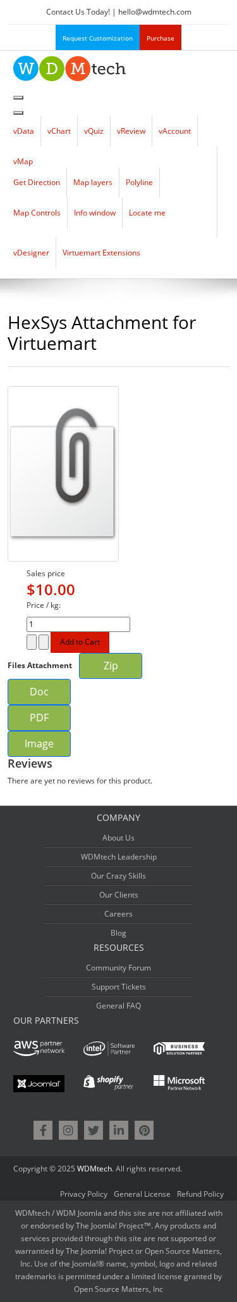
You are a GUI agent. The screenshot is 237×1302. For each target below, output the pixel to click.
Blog (118, 932)
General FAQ (118, 1005)
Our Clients (118, 894)
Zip (111, 666)
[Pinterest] (144, 1130)
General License (142, 1194)
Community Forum (118, 967)
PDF (39, 718)
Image (39, 744)
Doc (39, 692)
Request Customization (98, 38)
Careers (118, 913)
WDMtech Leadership (119, 856)
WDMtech (94, 1168)
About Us (118, 837)
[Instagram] (68, 1130)
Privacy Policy (83, 1194)
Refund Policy (200, 1194)
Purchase (160, 38)
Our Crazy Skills (118, 875)
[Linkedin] (118, 1130)
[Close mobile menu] (18, 113)
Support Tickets (119, 986)
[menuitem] (23, 131)
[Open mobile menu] (18, 98)
